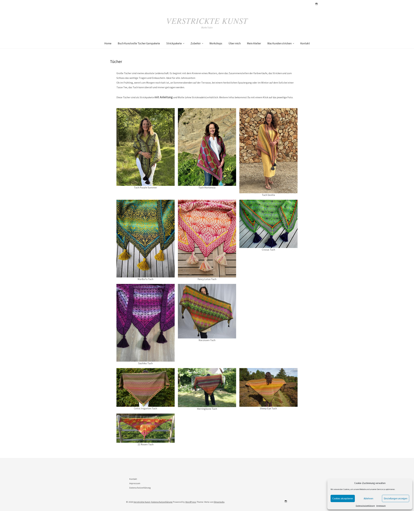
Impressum (381, 505)
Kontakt (305, 43)
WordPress (190, 501)
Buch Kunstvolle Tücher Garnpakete (139, 43)
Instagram (316, 4)
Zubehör (196, 43)
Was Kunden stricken (279, 43)
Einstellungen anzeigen (395, 498)
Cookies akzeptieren (342, 498)
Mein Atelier (254, 43)
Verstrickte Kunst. (142, 501)
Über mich (235, 43)
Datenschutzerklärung (365, 505)
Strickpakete (174, 43)
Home (107, 43)
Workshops (215, 43)
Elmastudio (219, 501)
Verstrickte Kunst (207, 20)
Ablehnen (368, 498)
